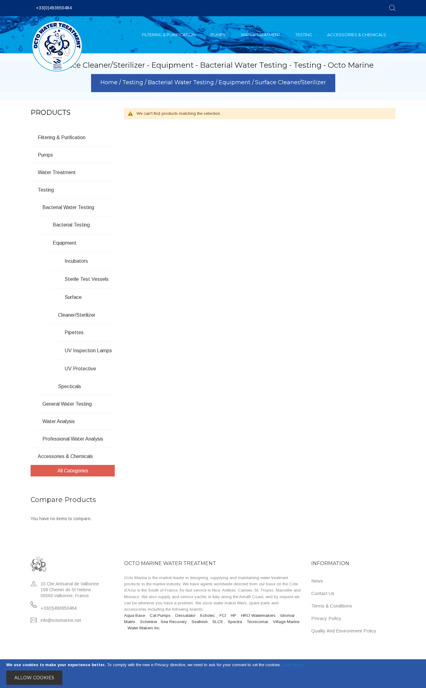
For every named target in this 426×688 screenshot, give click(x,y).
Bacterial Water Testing (181, 82)
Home (109, 82)
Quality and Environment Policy (343, 630)
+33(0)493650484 (54, 7)
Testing (133, 82)
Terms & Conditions (331, 605)
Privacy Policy (326, 618)
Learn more (292, 664)
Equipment (235, 82)
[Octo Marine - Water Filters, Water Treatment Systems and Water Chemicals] (57, 46)
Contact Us (322, 593)
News (317, 580)
